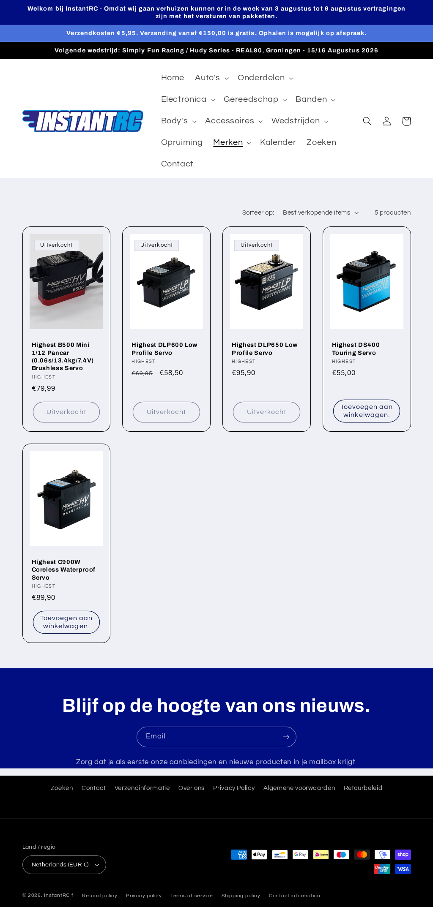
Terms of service (191, 895)
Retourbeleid (363, 788)
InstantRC (57, 895)
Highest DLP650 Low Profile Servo (265, 348)
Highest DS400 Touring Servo (356, 348)
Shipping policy (241, 895)
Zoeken (62, 788)
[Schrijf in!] (286, 737)
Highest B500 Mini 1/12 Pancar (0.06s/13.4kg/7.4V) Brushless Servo (63, 356)
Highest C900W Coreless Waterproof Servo (64, 569)
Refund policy (100, 895)
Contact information (295, 895)
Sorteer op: (258, 213)
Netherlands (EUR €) (60, 865)
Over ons (191, 788)
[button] (211, 78)
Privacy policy (144, 895)
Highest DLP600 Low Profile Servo (164, 348)
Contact (94, 788)
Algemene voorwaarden (299, 788)
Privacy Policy (234, 788)
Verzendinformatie (142, 788)
